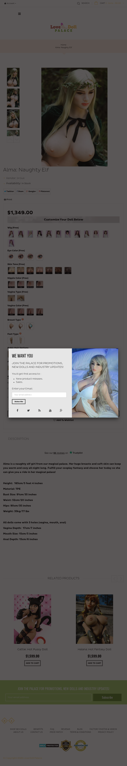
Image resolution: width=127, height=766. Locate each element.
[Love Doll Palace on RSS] (39, 410)
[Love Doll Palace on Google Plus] (61, 410)
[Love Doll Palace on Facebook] (17, 410)
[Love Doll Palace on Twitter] (28, 410)
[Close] (118, 348)
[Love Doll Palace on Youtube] (50, 410)
